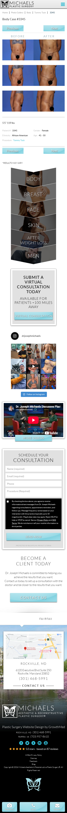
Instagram (39, 743)
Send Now (33, 536)
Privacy (41, 545)
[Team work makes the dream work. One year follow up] (48, 381)
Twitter (27, 743)
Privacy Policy (43, 520)
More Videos (33, 438)
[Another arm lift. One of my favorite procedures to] (18, 381)
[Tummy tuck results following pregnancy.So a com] (33, 366)
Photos (9, 810)
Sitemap (33, 758)
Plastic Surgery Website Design (23, 727)
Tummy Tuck (40, 12)
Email (57, 810)
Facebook (21, 743)
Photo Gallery (17, 12)
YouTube (46, 743)
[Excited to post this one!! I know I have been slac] (48, 351)
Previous (12, 28)
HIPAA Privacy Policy (33, 755)
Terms (48, 545)
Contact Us (33, 597)
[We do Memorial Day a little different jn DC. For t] (18, 366)
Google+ (33, 743)
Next (54, 28)
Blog (33, 764)
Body (29, 12)
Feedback (33, 761)
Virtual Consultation (33, 316)
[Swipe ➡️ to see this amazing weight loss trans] (48, 366)
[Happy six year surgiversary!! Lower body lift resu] (33, 381)
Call (33, 810)
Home (5, 12)
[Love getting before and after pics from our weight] (33, 351)
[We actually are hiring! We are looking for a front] (18, 351)
